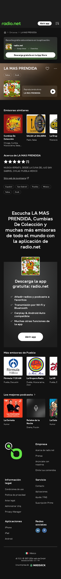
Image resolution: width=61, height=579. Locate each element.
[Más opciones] (55, 68)
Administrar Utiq (13, 506)
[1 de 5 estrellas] (6, 162)
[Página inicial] (5, 32)
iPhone (8, 528)
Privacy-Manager (13, 512)
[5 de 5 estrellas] (23, 162)
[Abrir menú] (57, 23)
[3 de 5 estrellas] (14, 162)
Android (9, 539)
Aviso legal (10, 501)
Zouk (17, 75)
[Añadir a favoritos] (47, 68)
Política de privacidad (15, 495)
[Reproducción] (52, 91)
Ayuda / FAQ (41, 497)
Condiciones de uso (14, 489)
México (46, 187)
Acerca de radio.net (45, 450)
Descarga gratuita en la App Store (30, 55)
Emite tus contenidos (46, 470)
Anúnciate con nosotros (42, 463)
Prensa (39, 456)
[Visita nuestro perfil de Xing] (44, 530)
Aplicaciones (41, 492)
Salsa (7, 75)
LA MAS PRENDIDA (32, 93)
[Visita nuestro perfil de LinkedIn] (38, 530)
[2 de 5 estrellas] (10, 162)
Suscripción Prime (44, 503)
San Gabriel (22, 187)
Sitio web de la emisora (15, 178)
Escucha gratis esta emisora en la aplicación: (28, 40)
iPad (7, 533)
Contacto (40, 486)
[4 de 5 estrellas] (19, 162)
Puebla (35, 187)
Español (8, 187)
